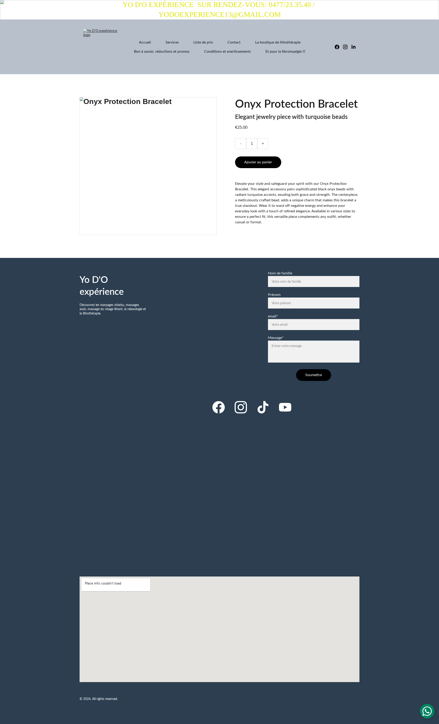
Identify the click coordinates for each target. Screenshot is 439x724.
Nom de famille (280, 273)
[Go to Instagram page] (347, 47)
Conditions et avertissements (227, 51)
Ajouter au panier (258, 162)
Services (172, 42)
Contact (234, 42)
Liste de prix (203, 42)
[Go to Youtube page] (285, 407)
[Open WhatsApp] (427, 711)
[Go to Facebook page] (339, 47)
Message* (276, 338)
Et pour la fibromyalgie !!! (285, 51)
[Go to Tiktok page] (263, 407)
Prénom (274, 295)
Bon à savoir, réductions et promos (162, 51)
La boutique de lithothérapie (277, 42)
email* (273, 316)
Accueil (145, 42)
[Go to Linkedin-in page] (353, 47)
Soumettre (313, 375)
